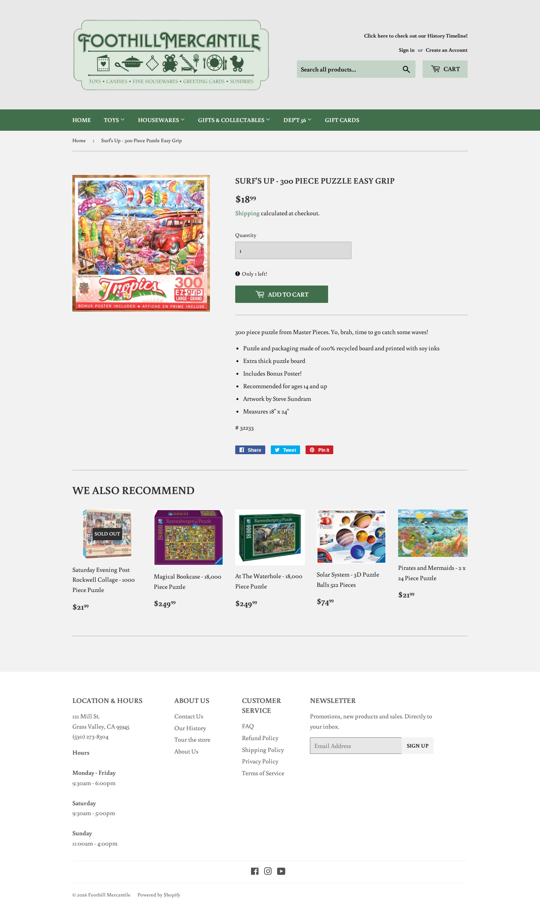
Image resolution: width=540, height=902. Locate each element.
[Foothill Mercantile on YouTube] (281, 872)
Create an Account (447, 49)
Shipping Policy (263, 750)
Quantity (246, 235)
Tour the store (192, 739)
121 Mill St (85, 716)
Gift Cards (342, 120)
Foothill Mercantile (109, 894)
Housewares (159, 120)
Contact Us (188, 716)
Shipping (247, 213)
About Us (186, 751)
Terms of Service (263, 773)
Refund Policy (260, 738)
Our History (190, 728)
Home (81, 120)
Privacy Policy (260, 761)
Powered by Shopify (159, 894)
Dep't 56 (295, 120)
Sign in (407, 49)
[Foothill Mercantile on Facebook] (255, 872)
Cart (451, 69)
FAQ (248, 726)
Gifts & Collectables (232, 120)
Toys (112, 120)
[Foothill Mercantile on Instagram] (268, 872)
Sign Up (418, 745)
